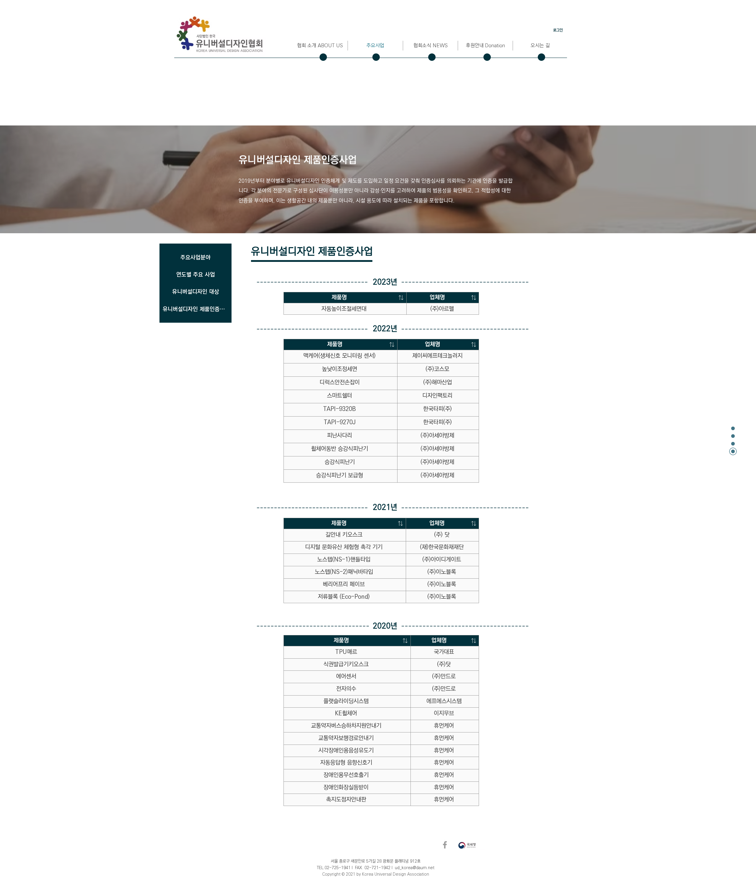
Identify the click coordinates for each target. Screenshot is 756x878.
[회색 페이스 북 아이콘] (445, 845)
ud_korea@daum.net (414, 867)
